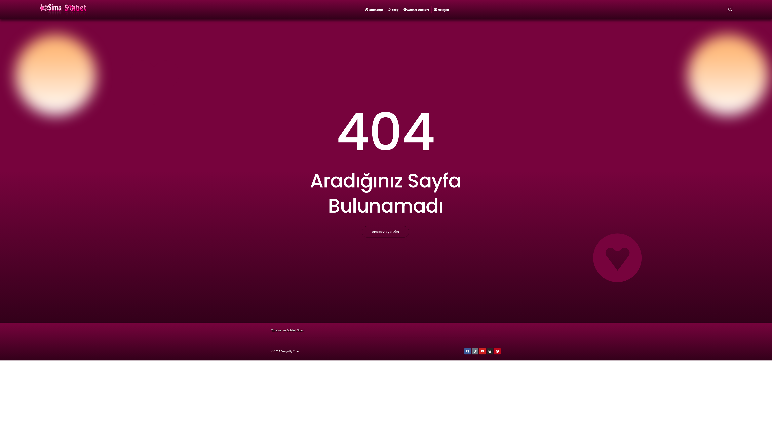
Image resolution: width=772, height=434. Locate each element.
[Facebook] (467, 351)
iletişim (443, 9)
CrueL (296, 351)
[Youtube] (482, 351)
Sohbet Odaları (418, 9)
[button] (730, 9)
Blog (395, 9)
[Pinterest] (497, 351)
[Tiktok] (475, 351)
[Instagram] (490, 351)
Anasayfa (376, 9)
